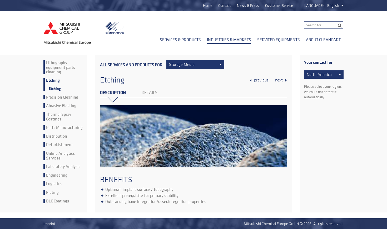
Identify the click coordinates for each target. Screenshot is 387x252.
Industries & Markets (229, 39)
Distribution (56, 136)
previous (261, 80)
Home (207, 5)
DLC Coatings (57, 201)
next (279, 80)
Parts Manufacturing (64, 127)
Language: (314, 5)
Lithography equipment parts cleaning (60, 67)
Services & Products (180, 39)
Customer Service (279, 5)
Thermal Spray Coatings (58, 116)
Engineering (56, 175)
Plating (52, 192)
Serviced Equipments (278, 39)
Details (149, 92)
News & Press (248, 5)
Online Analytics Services (60, 155)
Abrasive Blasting (61, 105)
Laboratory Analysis (63, 166)
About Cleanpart (323, 39)
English (333, 5)
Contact (224, 5)
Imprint (49, 224)
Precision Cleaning (62, 97)
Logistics (54, 183)
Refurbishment (59, 144)
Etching (53, 80)
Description (113, 92)
